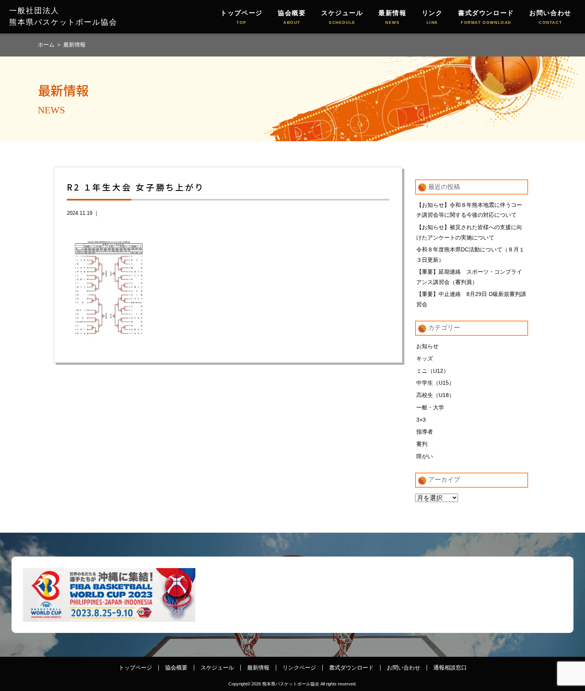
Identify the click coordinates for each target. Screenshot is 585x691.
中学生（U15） (435, 383)
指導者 (424, 431)
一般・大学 (430, 407)
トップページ (241, 17)
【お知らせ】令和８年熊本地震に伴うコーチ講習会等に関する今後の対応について (469, 210)
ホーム (47, 44)
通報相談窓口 (450, 667)
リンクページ (299, 667)
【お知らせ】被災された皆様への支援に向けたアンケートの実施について (469, 232)
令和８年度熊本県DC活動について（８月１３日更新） (470, 254)
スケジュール (342, 17)
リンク (432, 17)
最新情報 (392, 17)
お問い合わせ (550, 17)
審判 (421, 444)
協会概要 (292, 17)
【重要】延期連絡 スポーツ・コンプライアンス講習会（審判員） (469, 277)
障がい (424, 456)
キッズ (424, 358)
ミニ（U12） (432, 371)
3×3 (421, 420)
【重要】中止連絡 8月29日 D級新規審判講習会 (471, 299)
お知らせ (427, 346)
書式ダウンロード (486, 17)
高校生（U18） (435, 395)
